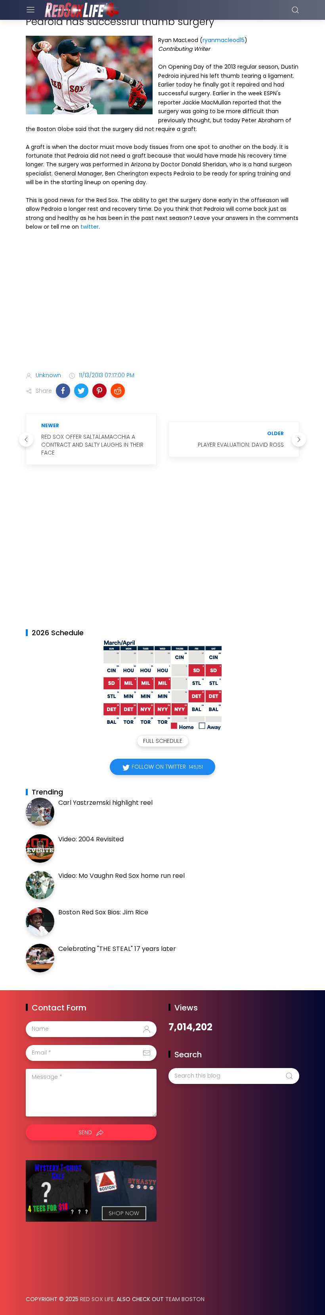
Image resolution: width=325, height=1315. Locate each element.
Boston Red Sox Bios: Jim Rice (103, 912)
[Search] (295, 10)
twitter (89, 227)
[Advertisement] (162, 303)
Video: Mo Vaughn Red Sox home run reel (121, 875)
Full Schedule (162, 741)
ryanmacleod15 (224, 40)
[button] (63, 391)
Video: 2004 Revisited (91, 839)
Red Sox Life (97, 1299)
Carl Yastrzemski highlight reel (105, 802)
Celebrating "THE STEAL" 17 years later (117, 948)
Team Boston (185, 1299)
